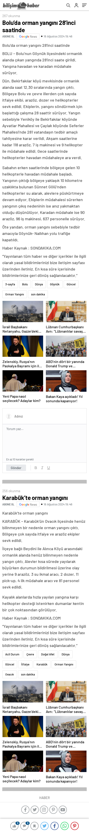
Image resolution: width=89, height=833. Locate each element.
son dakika (38, 294)
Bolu (25, 284)
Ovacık (9, 674)
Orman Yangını (14, 294)
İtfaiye (25, 664)
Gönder (16, 468)
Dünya (39, 284)
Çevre (30, 654)
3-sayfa (10, 284)
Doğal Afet (48, 654)
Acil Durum (12, 654)
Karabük (42, 664)
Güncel (71, 284)
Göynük (55, 284)
